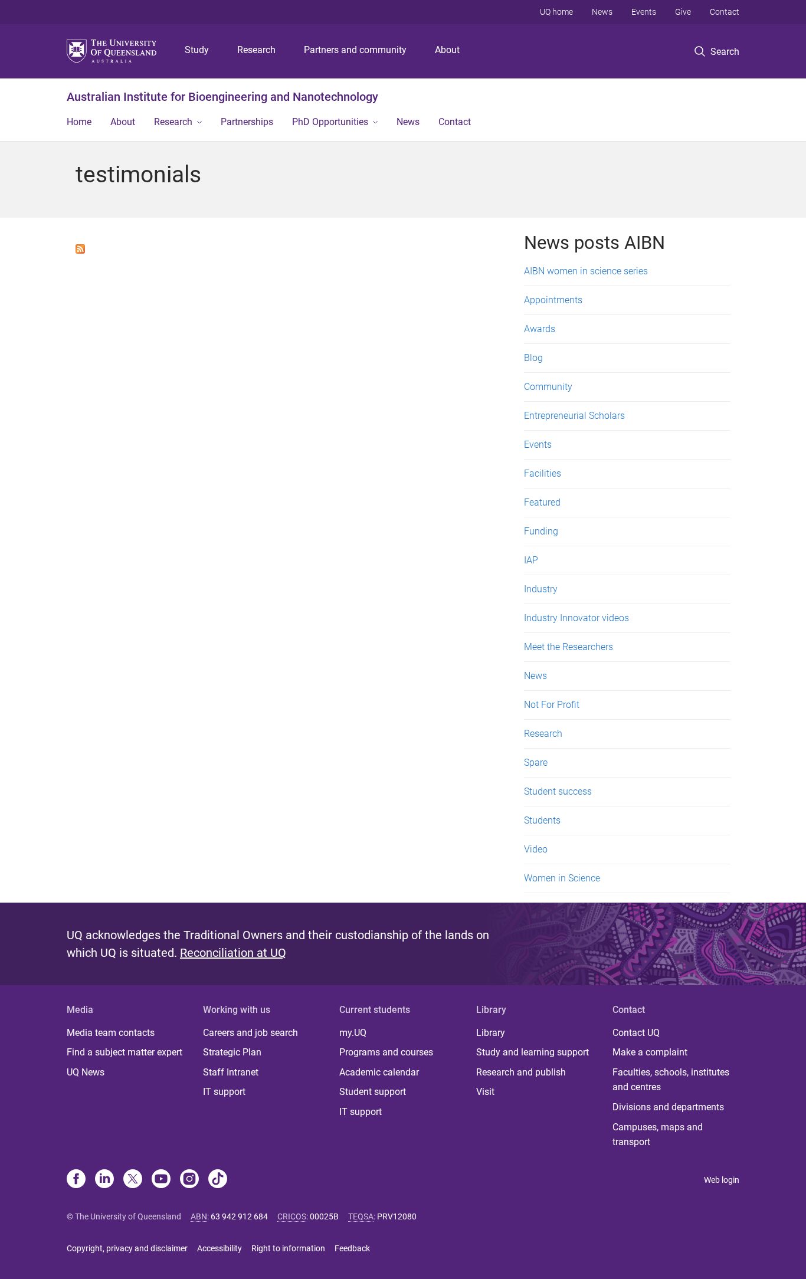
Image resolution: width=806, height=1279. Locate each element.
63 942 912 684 (239, 1216)
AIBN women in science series (586, 271)
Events (643, 12)
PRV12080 (397, 1216)
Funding (541, 531)
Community (548, 386)
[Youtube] (161, 1180)
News (602, 12)
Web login (721, 1180)
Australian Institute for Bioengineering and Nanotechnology (222, 97)
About (447, 49)
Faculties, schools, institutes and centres (670, 1080)
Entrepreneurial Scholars (574, 415)
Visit (485, 1091)
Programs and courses (386, 1052)
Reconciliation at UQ (233, 953)
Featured (542, 502)
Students (542, 820)
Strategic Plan (232, 1052)
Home (79, 121)
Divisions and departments (668, 1107)
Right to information (288, 1248)
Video (536, 849)
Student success (558, 791)
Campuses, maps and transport (657, 1134)
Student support (372, 1091)
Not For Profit (551, 704)
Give (683, 12)
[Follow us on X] (132, 1180)
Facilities (542, 473)
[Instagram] (189, 1180)
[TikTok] (217, 1180)
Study (197, 49)
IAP (531, 560)
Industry (541, 589)
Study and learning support (532, 1052)
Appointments (553, 300)
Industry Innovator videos (576, 618)
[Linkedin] (104, 1180)
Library (490, 1032)
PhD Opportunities (330, 121)
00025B (324, 1216)
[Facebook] (76, 1180)
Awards (539, 328)
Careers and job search (250, 1032)
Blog (533, 357)
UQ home (556, 12)
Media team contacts (111, 1032)
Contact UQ (636, 1032)
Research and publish (521, 1072)
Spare (536, 762)
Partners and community (355, 49)
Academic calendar (379, 1072)
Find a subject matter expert (124, 1052)
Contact (724, 12)
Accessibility (219, 1248)
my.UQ (352, 1032)
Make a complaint (649, 1052)
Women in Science (562, 878)
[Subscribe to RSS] (80, 248)
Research (256, 49)
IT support (224, 1091)
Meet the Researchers (568, 646)
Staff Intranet (230, 1072)
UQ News (85, 1072)
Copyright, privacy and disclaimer (127, 1248)
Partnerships (247, 121)
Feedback (352, 1248)
